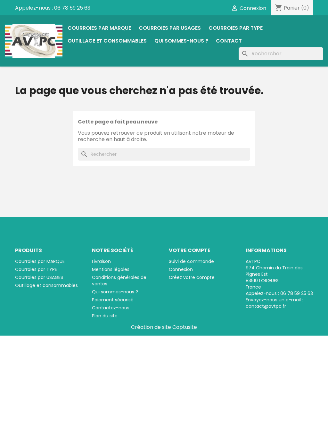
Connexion (181, 269)
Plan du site (105, 316)
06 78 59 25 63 (72, 8)
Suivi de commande (191, 261)
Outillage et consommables (107, 40)
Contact (229, 40)
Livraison (101, 261)
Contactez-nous (110, 308)
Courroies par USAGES (170, 28)
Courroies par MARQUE (99, 28)
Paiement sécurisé (113, 300)
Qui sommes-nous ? (181, 40)
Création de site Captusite (164, 327)
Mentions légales (110, 269)
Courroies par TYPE (236, 28)
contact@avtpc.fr (266, 306)
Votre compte (189, 250)
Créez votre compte (192, 277)
